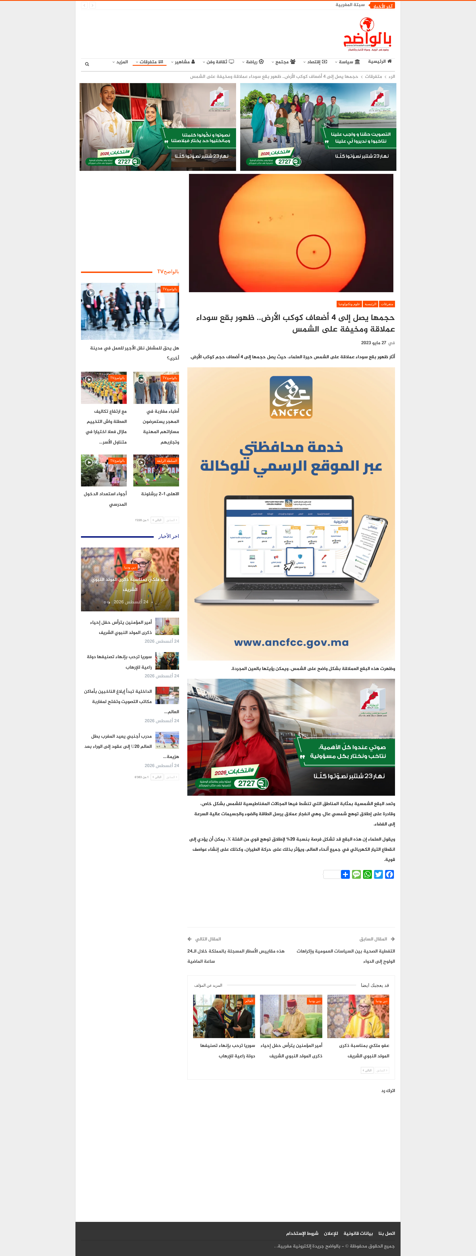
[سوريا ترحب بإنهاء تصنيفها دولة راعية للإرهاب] (224, 1016)
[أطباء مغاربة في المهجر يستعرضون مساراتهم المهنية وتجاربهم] (156, 388)
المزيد (122, 62)
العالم (249, 1001)
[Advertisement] (187, 33)
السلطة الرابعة (167, 461)
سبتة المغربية (350, 5)
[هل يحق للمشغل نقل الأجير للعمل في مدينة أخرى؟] (130, 311)
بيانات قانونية (358, 1234)
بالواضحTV (170, 289)
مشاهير (182, 62)
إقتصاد (313, 62)
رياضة (251, 62)
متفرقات (148, 62)
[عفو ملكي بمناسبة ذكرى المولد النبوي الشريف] (358, 1016)
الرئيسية (377, 62)
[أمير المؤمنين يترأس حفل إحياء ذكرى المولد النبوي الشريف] (291, 1016)
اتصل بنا (386, 1234)
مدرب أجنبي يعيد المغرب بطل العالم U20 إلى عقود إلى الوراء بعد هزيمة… (131, 747)
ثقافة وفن (217, 62)
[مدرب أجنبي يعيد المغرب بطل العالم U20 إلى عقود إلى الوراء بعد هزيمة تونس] (167, 740)
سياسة (346, 62)
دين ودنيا (381, 1001)
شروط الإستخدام (302, 1234)
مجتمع (282, 62)
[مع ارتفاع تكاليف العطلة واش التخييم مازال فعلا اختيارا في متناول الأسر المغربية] (104, 388)
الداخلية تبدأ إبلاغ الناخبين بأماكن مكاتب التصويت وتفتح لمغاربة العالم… (131, 702)
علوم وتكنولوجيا (349, 304)
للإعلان (331, 1234)
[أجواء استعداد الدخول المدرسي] (104, 470)
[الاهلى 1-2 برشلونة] (156, 470)
